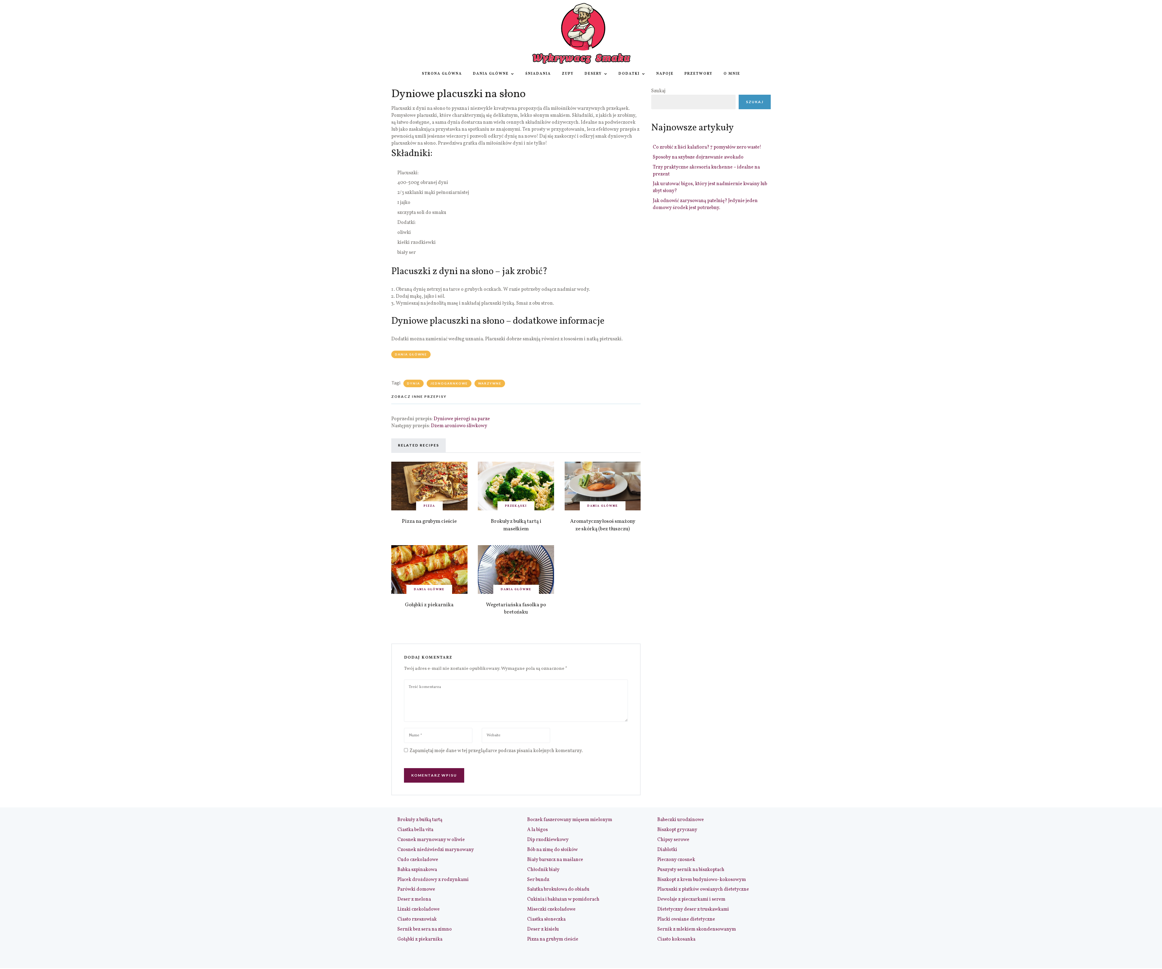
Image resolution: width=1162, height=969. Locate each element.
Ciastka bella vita (415, 830)
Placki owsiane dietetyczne (686, 919)
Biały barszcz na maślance (555, 859)
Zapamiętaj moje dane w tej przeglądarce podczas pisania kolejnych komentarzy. (496, 751)
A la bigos (537, 830)
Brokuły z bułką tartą (419, 820)
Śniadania (538, 73)
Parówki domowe (416, 889)
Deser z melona (414, 899)
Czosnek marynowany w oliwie (431, 839)
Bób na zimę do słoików (552, 849)
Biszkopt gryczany (677, 830)
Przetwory (698, 73)
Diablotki (667, 849)
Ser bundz (538, 879)
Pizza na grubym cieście (429, 521)
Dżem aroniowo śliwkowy (459, 426)
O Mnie (732, 73)
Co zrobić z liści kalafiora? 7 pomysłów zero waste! (707, 147)
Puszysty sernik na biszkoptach (690, 869)
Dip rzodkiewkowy (548, 839)
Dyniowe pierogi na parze (462, 419)
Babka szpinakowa (417, 869)
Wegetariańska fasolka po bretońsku (516, 608)
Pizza (429, 506)
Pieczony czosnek (676, 859)
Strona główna (442, 73)
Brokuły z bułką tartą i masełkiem (516, 525)
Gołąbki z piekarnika (429, 604)
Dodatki (629, 73)
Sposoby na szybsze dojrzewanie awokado (698, 157)
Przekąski (516, 506)
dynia (413, 383)
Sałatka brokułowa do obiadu (558, 889)
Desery (593, 73)
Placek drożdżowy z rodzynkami (433, 879)
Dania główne (491, 73)
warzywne (489, 383)
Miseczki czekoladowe (551, 909)
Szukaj (658, 91)
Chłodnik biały (543, 869)
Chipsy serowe (673, 839)
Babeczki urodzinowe (680, 820)
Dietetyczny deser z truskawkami (693, 909)
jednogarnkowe (449, 383)
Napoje (665, 73)
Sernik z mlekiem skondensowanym (696, 929)
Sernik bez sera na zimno (424, 929)
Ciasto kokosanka (676, 939)
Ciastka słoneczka (546, 919)
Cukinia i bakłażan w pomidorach (563, 899)
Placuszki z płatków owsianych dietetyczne (703, 889)
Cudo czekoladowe (417, 859)
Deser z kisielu (543, 929)
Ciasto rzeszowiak (417, 919)
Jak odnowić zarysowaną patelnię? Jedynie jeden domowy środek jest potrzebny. (705, 204)
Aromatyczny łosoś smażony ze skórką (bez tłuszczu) (602, 525)
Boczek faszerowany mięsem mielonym (569, 820)
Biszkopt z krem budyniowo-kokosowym (701, 879)
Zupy (568, 73)
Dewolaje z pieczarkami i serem (691, 899)
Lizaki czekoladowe (418, 909)
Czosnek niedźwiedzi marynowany (435, 849)
